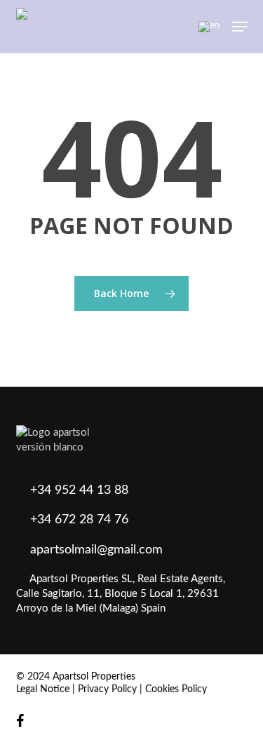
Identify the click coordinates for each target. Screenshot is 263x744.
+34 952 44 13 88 (79, 490)
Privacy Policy (107, 689)
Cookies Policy (176, 689)
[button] (240, 27)
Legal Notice (42, 689)
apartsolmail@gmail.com (96, 550)
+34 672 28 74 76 (79, 520)
